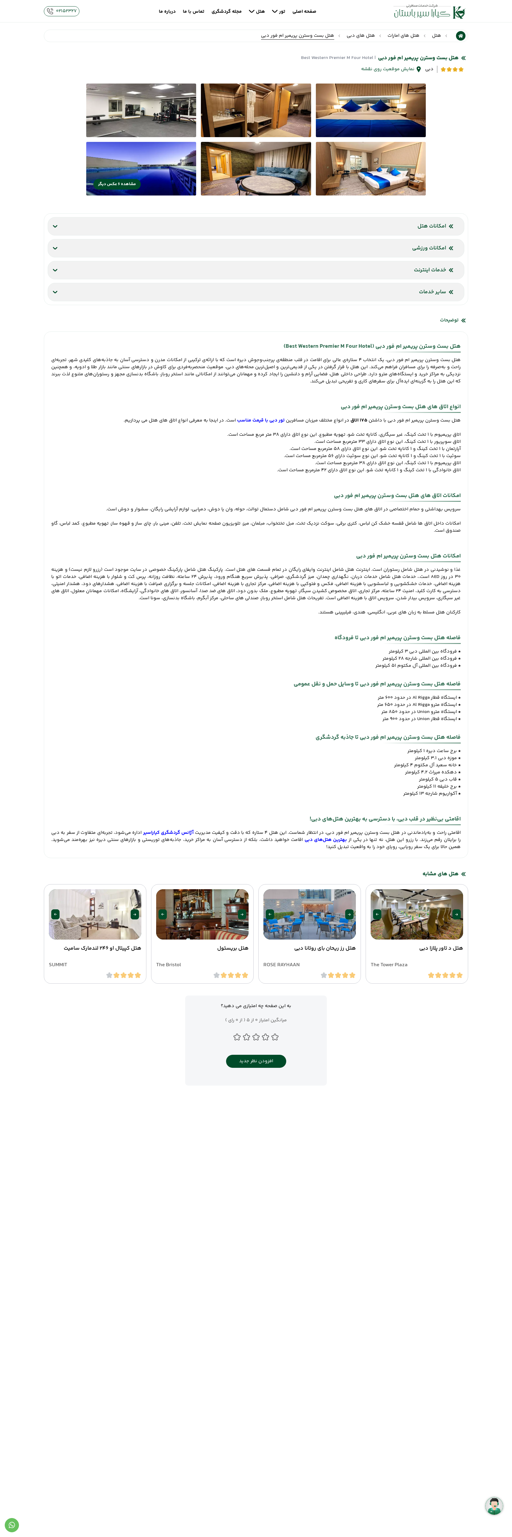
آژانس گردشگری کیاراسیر (168, 832)
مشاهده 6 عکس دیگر (117, 184)
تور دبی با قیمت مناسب (261, 420)
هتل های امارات (404, 35)
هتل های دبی (361, 35)
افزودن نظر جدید (256, 1061)
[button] (456, 914)
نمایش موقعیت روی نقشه (388, 69)
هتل (436, 35)
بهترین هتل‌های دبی (326, 840)
